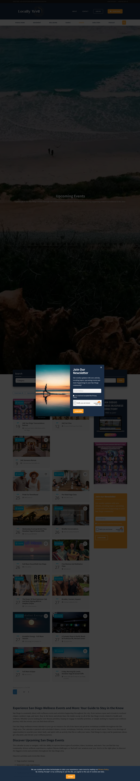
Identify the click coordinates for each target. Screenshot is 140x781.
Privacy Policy (103, 769)
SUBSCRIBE (78, 411)
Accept (70, 776)
